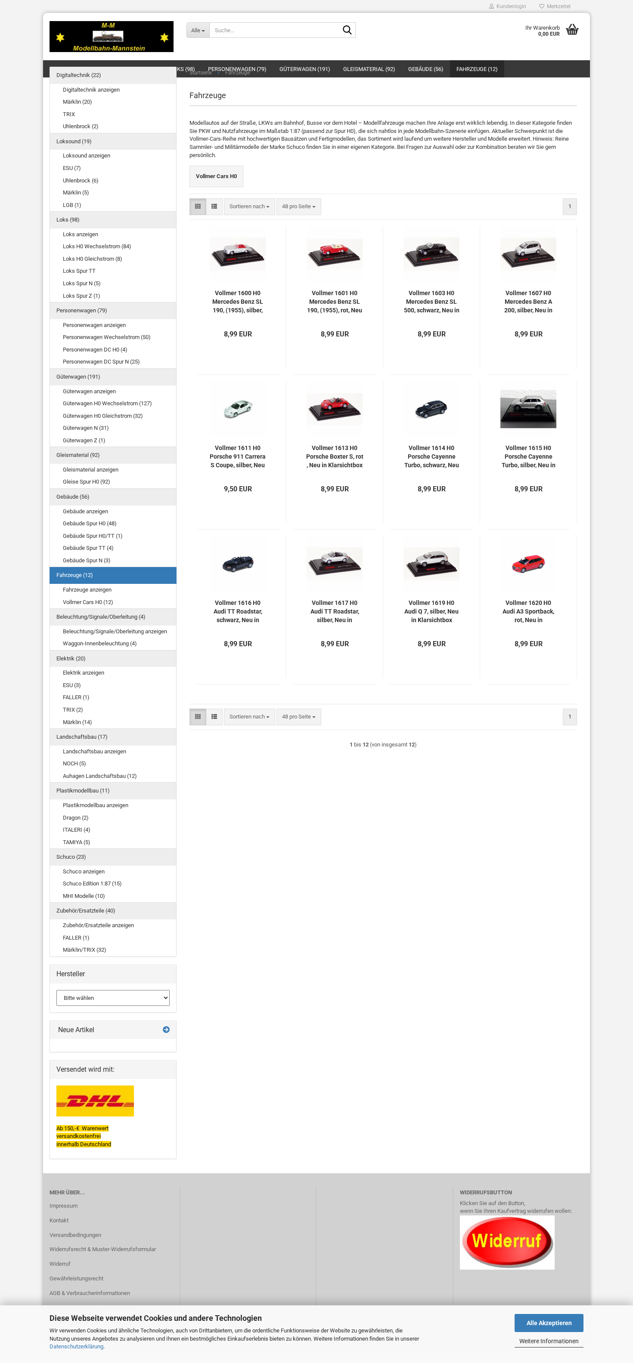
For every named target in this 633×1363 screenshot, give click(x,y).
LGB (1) (72, 205)
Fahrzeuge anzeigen (87, 589)
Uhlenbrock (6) (81, 180)
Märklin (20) (77, 102)
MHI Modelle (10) (84, 896)
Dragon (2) (76, 817)
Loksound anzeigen (86, 155)
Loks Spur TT (79, 271)
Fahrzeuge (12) (74, 575)
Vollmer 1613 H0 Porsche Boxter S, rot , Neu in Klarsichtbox (334, 456)
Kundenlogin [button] (510, 6)
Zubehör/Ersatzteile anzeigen (98, 925)
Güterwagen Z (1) (84, 440)
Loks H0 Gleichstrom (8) (92, 259)
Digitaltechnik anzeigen (91, 89)
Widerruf (60, 1264)
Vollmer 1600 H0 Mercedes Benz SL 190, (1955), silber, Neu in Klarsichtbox (237, 302)
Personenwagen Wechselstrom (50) (107, 337)
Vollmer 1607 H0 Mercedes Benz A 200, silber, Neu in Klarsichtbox (528, 302)
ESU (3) (72, 685)
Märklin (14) (77, 722)
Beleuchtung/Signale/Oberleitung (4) (101, 617)
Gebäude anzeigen (85, 511)
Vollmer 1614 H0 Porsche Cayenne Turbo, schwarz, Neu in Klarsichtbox (431, 456)
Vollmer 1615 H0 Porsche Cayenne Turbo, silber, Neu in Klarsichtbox (528, 456)
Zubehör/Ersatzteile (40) (85, 910)
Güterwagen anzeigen (89, 391)
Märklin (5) (76, 192)
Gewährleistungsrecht (76, 1278)
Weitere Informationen (549, 1341)
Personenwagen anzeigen (94, 325)
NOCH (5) (74, 763)
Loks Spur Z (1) (81, 296)
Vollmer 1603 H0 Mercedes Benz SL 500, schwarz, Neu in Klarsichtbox (431, 302)
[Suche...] (347, 30)
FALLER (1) (76, 697)
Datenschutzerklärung (76, 1346)
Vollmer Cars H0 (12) (88, 602)
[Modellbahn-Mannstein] (112, 36)
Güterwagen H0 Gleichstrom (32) (103, 416)
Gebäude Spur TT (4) (88, 548)
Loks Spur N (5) (82, 283)
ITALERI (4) (76, 829)
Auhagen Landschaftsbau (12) (100, 776)
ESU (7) (72, 168)
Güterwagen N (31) (86, 428)
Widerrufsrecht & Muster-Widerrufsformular (103, 1249)
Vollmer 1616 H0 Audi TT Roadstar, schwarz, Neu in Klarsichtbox (238, 611)
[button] (197, 206)
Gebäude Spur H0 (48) (90, 523)
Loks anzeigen (80, 234)
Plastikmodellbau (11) (83, 790)
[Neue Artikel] (166, 1030)
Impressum (64, 1206)
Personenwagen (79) (81, 310)
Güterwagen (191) (78, 376)
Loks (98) (68, 219)
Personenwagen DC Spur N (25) (101, 361)
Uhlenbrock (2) (81, 126)
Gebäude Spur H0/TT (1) (93, 536)
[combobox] (249, 206)
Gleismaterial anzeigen (90, 469)
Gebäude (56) (73, 496)
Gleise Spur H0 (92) (86, 481)
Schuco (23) (71, 857)
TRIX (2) (73, 709)
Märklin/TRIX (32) (84, 950)
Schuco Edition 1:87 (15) (92, 883)
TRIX (69, 114)
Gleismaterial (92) (78, 455)
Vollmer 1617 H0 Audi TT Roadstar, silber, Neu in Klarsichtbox (334, 611)
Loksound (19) (74, 141)
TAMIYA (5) (76, 842)
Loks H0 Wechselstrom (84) (97, 246)
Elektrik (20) (71, 658)
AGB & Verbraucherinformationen (90, 1293)
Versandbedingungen (75, 1235)
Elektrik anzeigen (83, 672)
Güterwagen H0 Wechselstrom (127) (107, 403)
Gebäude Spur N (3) (87, 560)
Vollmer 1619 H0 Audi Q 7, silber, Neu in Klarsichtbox (431, 611)
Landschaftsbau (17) (82, 737)
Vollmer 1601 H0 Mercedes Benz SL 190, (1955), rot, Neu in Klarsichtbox (334, 302)
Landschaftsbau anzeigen (94, 751)
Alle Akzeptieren (549, 1323)
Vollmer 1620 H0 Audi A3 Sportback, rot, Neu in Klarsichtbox (528, 611)
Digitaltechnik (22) (78, 75)
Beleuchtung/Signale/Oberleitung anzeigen (115, 631)
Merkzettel (557, 6)
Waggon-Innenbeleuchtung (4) (100, 643)
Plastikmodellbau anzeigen (95, 805)
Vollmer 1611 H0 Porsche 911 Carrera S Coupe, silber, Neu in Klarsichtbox (238, 456)
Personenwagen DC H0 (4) (95, 349)
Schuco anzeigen (84, 871)
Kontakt (59, 1220)
